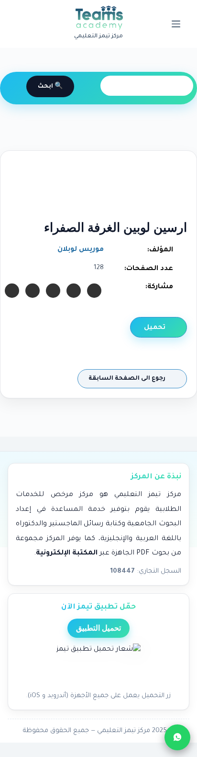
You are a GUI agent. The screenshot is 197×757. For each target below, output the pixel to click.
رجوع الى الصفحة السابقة (127, 378)
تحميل (155, 327)
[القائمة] (176, 24)
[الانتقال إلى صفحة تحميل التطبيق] (98, 665)
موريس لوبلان (80, 250)
